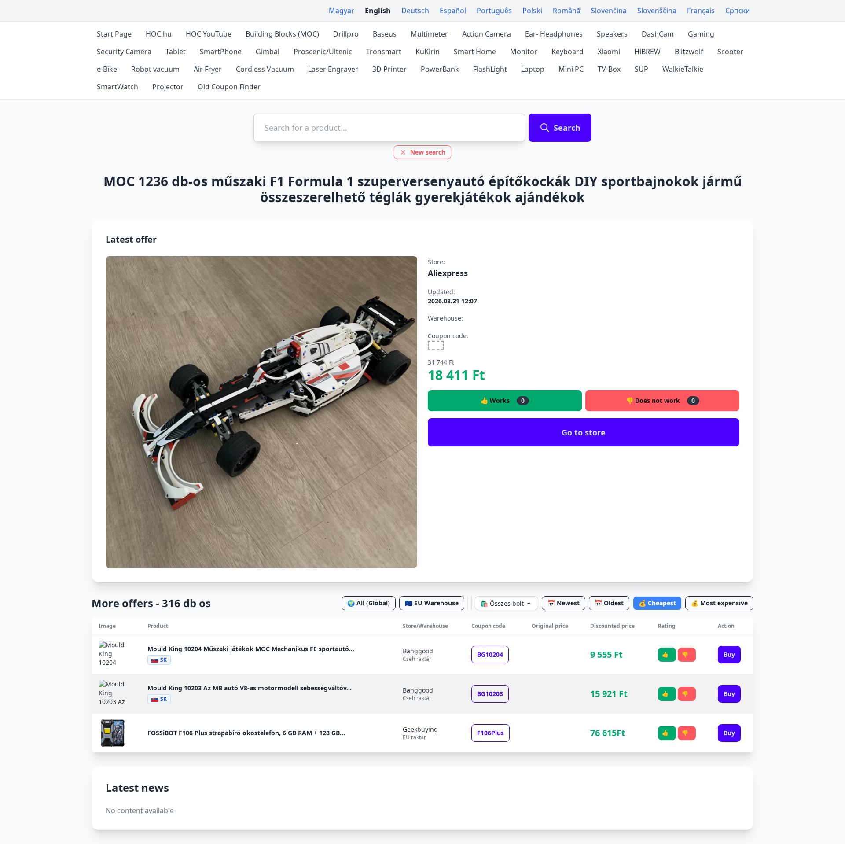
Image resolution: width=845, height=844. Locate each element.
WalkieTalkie (682, 69)
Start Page (114, 34)
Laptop (532, 69)
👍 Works (503, 400)
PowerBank (440, 69)
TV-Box (609, 69)
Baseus (385, 34)
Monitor (523, 51)
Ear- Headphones (554, 34)
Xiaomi (609, 51)
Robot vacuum (155, 69)
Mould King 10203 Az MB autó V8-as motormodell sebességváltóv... (249, 688)
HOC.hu (159, 34)
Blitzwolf (689, 51)
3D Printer (389, 69)
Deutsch (415, 10)
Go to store (584, 432)
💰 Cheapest (657, 603)
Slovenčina (609, 10)
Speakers (612, 34)
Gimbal (267, 51)
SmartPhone (221, 51)
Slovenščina (656, 10)
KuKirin (427, 51)
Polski (532, 10)
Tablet (175, 51)
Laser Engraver (333, 69)
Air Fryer (208, 69)
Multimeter (429, 34)
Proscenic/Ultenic (323, 51)
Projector (168, 87)
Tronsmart (383, 51)
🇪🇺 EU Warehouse (432, 603)
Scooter (730, 51)
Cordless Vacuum (265, 69)
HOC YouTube (208, 34)
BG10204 (490, 654)
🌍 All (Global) (368, 603)
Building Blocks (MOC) (282, 34)
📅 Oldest (609, 603)
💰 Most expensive (719, 603)
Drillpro (346, 34)
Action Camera (486, 34)
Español (453, 10)
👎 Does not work (660, 400)
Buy (729, 654)
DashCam (658, 34)
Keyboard (567, 51)
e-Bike (107, 69)
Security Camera (124, 51)
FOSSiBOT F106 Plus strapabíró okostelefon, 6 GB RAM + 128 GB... (246, 733)
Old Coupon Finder (229, 87)
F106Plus (490, 733)
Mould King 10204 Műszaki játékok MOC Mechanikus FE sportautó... (250, 649)
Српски (737, 10)
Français (701, 10)
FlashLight (490, 69)
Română (566, 10)
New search (427, 152)
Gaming (701, 34)
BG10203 (490, 693)
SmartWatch (117, 87)
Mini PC (571, 69)
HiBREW (647, 51)
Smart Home (475, 51)
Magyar (341, 10)
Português (494, 10)
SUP (641, 69)
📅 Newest (563, 603)
